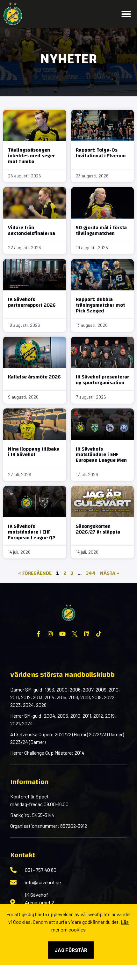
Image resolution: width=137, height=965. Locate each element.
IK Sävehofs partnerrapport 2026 (32, 302)
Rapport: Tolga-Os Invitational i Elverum (101, 153)
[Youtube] (62, 634)
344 (91, 573)
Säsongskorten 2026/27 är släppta (98, 529)
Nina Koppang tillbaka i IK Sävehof (34, 452)
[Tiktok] (99, 634)
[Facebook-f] (38, 634)
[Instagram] (50, 634)
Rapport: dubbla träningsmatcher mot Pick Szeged (100, 305)
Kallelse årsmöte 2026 (34, 377)
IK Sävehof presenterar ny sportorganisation (102, 379)
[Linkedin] (87, 634)
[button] (126, 14)
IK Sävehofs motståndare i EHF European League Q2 (31, 531)
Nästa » (109, 573)
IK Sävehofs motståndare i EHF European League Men (101, 454)
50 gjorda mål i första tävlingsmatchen (101, 230)
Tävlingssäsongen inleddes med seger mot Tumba (31, 155)
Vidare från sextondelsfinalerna (31, 230)
